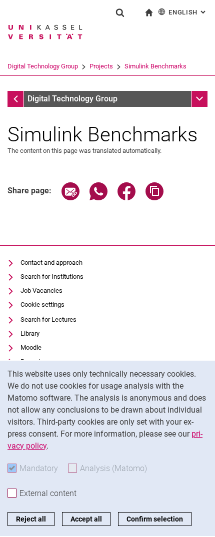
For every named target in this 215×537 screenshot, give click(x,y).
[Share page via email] (71, 197)
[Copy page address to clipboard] (155, 197)
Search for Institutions (52, 276)
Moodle (31, 347)
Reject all (31, 519)
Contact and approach (51, 262)
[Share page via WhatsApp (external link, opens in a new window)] (99, 197)
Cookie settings (42, 304)
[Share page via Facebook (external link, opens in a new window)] (127, 197)
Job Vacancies (41, 290)
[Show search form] (120, 12)
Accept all (86, 519)
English (188, 12)
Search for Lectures (48, 319)
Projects (101, 66)
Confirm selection (154, 519)
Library (30, 333)
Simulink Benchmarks (155, 66)
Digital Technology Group (43, 66)
